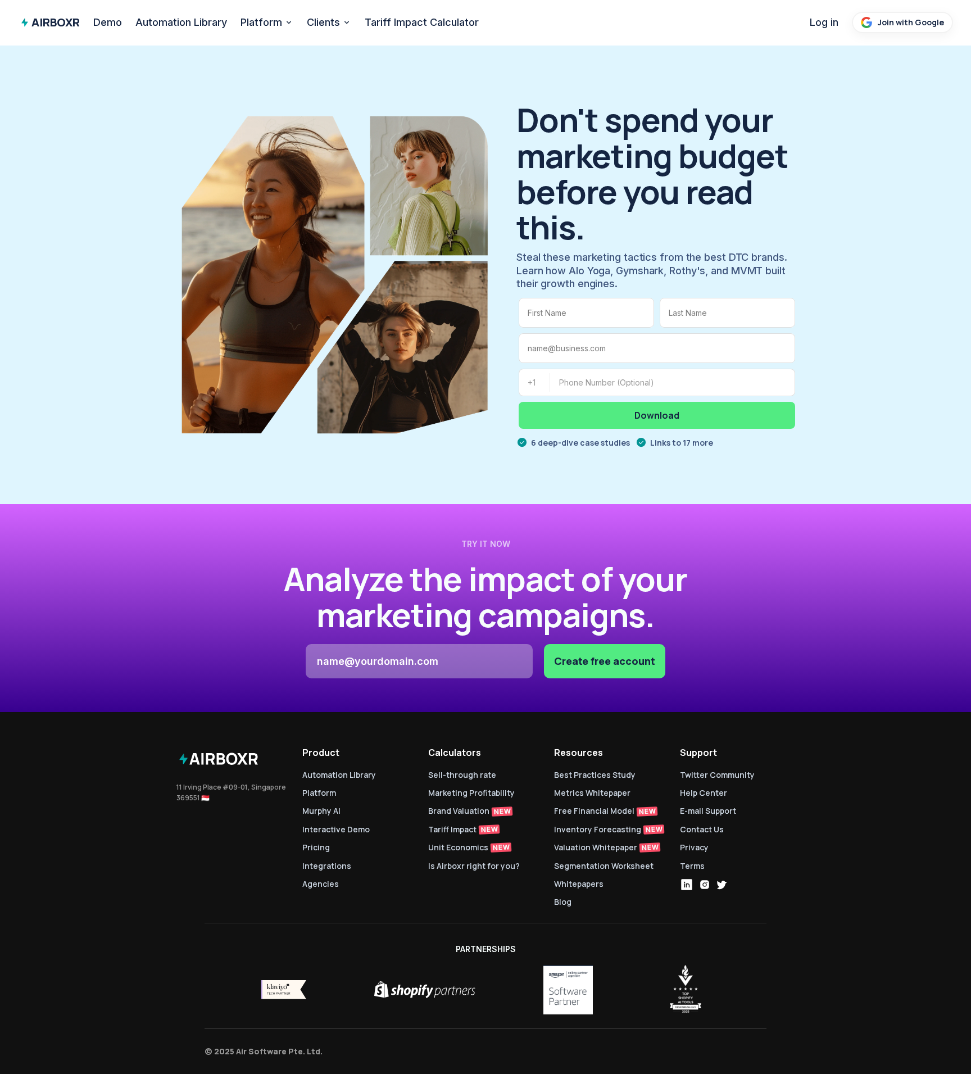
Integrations (326, 865)
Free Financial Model (594, 810)
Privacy (694, 847)
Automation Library (181, 22)
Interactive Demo (336, 829)
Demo (107, 22)
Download (656, 415)
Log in (824, 22)
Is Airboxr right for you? (474, 865)
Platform (261, 22)
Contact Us (702, 829)
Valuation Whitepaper (595, 847)
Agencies (320, 883)
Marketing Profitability (471, 792)
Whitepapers (579, 883)
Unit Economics (458, 847)
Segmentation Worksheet (604, 865)
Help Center (703, 792)
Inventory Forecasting (597, 829)
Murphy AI (321, 810)
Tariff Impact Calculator (422, 22)
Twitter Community (717, 774)
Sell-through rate (463, 774)
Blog (562, 901)
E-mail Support (708, 810)
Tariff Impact (452, 829)
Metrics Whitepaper (592, 792)
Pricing (316, 847)
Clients (323, 22)
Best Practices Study (595, 774)
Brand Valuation (458, 810)
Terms (692, 865)
